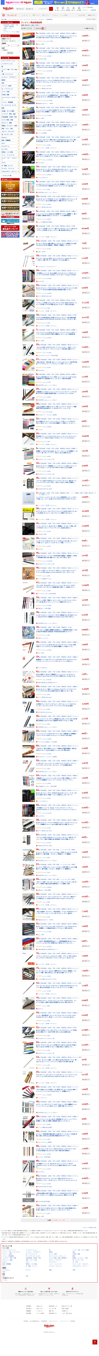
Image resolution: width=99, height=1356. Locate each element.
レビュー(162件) (46, 338)
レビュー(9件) (46, 709)
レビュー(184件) (46, 739)
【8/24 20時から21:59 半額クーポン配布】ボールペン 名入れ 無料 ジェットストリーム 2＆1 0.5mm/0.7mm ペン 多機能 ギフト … (56, 1090)
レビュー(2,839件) (47, 561)
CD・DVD (4, 149)
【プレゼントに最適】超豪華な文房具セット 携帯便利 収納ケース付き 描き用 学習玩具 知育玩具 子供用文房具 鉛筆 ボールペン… (56, 630)
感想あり (5, 50)
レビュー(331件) (46, 352)
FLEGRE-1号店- (42, 59)
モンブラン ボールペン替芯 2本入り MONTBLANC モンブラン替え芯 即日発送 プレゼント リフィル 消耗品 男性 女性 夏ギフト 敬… (56, 140)
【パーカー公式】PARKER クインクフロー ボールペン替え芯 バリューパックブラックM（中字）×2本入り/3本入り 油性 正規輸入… (56, 481)
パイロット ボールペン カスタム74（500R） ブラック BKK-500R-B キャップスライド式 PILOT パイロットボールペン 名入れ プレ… (56, 956)
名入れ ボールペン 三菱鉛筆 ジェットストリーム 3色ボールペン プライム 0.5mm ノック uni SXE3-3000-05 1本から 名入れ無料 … (56, 466)
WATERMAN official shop (45, 712)
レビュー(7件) (46, 1050)
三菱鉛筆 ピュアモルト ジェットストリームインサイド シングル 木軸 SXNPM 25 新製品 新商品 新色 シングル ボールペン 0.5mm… (56, 392)
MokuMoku (41, 370)
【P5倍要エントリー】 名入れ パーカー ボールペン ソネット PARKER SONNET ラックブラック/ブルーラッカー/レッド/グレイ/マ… (56, 809)
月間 (36, 25)
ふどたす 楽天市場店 (44, 1157)
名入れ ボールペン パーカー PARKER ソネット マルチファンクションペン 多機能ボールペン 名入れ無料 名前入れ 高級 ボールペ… (56, 823)
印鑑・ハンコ (60, 849)
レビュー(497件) (46, 679)
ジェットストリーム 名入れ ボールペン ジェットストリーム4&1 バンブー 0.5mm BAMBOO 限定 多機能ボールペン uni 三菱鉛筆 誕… (56, 333)
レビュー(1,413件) (47, 412)
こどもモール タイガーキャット (47, 266)
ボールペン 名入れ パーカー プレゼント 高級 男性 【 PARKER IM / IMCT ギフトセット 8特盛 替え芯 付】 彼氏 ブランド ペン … (56, 51)
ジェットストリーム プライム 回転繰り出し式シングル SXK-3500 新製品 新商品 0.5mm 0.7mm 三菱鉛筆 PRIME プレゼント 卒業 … (56, 719)
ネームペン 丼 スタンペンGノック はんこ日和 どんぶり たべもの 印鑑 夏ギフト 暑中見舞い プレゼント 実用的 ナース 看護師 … (56, 853)
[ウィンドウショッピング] (45, 29)
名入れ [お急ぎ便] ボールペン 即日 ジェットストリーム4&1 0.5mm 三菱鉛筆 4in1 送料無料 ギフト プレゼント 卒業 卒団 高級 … (56, 377)
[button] (63, 9)
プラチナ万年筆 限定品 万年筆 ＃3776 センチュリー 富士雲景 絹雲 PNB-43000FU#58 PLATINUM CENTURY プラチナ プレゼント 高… (56, 318)
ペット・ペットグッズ (8, 155)
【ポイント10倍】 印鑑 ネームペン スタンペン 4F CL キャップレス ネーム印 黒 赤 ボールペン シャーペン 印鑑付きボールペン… (56, 601)
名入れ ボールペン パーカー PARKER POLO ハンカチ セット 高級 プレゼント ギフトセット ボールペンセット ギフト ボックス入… (56, 81)
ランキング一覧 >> (91, 19)
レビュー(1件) (46, 441)
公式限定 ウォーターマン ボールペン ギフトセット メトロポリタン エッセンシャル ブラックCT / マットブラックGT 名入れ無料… (56, 704)
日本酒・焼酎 (5, 94)
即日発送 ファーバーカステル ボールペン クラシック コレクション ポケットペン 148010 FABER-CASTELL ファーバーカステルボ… (56, 437)
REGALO (40, 549)
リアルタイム (55, 15)
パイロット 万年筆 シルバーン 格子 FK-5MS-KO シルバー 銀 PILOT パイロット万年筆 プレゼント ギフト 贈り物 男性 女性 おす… (56, 229)
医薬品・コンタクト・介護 (9, 125)
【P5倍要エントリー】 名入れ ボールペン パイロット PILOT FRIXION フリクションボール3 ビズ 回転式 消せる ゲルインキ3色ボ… (56, 1165)
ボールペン (74, 48)
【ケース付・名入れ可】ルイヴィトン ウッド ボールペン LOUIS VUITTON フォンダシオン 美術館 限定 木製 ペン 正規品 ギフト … (56, 586)
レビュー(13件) (46, 991)
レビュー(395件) (46, 115)
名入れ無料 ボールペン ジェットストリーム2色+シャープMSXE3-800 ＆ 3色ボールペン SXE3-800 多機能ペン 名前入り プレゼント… (56, 422)
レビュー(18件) (46, 590)
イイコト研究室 (42, 133)
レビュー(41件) (46, 1184)
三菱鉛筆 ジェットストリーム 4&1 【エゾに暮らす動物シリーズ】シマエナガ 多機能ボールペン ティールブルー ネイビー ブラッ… (56, 779)
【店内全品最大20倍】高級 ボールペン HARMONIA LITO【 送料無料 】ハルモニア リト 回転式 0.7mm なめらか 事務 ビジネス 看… (56, 1194)
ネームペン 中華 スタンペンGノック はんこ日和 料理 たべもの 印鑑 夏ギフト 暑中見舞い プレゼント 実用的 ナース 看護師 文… (56, 867)
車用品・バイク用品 (7, 152)
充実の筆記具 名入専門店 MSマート (48, 682)
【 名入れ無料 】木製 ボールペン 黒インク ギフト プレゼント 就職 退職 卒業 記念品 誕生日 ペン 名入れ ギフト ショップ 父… (56, 407)
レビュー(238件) (46, 605)
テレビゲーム (5, 146)
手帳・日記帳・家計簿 (86, 493)
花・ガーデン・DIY (7, 134)
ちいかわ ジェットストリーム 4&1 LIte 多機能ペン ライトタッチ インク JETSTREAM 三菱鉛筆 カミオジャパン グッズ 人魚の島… (56, 185)
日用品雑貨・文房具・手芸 (46, 33)
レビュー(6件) (46, 1006)
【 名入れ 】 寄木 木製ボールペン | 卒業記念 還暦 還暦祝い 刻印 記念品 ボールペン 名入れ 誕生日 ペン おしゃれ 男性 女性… (56, 749)
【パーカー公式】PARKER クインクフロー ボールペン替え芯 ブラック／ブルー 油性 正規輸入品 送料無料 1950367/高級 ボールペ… (56, 838)
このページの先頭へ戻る (89, 1227)
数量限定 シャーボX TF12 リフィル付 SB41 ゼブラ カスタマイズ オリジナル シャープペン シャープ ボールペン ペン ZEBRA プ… (56, 660)
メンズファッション (7, 63)
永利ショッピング (43, 638)
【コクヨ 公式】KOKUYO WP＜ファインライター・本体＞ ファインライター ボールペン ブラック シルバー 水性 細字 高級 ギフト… (56, 348)
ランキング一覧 (7, 175)
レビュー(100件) (46, 293)
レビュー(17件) (46, 828)
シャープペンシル (78, 1072)
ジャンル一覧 (81, 15)
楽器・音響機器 (6, 140)
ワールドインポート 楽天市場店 (47, 593)
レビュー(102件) (46, 650)
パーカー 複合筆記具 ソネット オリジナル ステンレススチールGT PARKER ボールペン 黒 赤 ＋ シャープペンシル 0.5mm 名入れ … (56, 1016)
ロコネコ (40, 74)
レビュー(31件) (46, 531)
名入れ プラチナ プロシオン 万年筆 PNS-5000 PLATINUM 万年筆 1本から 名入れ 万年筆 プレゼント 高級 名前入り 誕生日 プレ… (56, 1045)
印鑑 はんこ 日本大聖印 (44, 608)
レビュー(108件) (46, 130)
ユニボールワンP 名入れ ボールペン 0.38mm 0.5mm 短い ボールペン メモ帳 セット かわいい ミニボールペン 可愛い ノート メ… (56, 541)
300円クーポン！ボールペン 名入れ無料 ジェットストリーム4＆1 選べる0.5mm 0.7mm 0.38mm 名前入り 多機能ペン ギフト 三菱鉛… (56, 66)
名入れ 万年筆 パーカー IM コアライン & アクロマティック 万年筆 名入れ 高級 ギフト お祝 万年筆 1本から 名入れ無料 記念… (56, 1031)
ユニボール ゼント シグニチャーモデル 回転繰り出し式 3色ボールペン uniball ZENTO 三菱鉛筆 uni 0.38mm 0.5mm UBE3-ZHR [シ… (56, 615)
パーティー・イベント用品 (11, 32)
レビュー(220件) (46, 278)
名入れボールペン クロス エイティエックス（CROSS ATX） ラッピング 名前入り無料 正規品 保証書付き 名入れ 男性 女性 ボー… (56, 1001)
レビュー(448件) (46, 887)
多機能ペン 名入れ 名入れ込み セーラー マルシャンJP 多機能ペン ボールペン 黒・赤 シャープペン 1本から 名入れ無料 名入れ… (56, 451)
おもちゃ (4, 137)
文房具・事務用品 (60, 33)
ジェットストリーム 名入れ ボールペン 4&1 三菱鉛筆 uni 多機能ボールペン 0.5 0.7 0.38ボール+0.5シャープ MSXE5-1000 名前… (56, 734)
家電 (3, 108)
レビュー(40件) (46, 471)
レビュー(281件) (46, 174)
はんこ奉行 (41, 44)
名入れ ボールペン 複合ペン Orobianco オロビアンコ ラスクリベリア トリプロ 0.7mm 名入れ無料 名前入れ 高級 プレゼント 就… (56, 690)
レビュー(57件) (46, 798)
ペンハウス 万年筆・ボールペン (47, 148)
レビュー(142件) (46, 754)
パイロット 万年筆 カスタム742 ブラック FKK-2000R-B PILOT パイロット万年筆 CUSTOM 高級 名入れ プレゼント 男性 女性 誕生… (56, 303)
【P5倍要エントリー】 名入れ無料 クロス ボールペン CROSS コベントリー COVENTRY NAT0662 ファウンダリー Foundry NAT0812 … (56, 274)
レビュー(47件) (46, 486)
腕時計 (3, 80)
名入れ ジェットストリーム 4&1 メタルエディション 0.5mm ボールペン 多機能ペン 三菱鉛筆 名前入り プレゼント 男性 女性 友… (56, 927)
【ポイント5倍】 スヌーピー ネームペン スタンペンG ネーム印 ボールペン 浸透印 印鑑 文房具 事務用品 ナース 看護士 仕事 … (56, 882)
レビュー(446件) (46, 1095)
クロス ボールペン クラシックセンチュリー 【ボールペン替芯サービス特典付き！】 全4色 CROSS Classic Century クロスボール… (56, 897)
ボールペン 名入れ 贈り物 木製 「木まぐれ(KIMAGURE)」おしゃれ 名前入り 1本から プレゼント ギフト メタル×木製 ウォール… (56, 125)
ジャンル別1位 (64, 15)
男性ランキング (36, 15)
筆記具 (68, 33)
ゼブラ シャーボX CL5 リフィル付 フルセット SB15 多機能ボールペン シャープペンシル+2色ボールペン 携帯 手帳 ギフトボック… (56, 1105)
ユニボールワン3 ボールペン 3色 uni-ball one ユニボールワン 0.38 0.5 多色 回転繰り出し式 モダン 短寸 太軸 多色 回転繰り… (56, 1149)
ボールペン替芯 (75, 137)
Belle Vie (40, 1008)
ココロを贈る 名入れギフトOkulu (47, 979)
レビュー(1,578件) (47, 100)
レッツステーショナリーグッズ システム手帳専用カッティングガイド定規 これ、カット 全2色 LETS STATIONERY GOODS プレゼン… (56, 498)
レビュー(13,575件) (47, 41)
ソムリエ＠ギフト (43, 177)
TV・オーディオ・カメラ (9, 105)
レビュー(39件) (46, 204)
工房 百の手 (41, 251)
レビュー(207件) (46, 946)
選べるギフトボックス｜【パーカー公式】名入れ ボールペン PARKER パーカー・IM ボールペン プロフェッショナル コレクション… (56, 1180)
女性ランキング (46, 15)
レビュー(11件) (46, 249)
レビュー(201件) (46, 85)
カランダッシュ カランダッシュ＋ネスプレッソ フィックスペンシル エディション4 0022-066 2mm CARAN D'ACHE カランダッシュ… (56, 1075)
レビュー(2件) (46, 323)
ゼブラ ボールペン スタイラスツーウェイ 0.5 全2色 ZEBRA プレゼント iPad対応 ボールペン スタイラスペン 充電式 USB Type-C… (56, 512)
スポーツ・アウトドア (8, 131)
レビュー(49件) (46, 219)
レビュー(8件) (46, 724)
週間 (32, 25)
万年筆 (73, 226)
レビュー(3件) (46, 189)
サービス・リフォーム (8, 168)
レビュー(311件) (46, 813)
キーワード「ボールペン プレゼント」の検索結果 (38, 19)
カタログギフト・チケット (9, 171)
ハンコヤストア (42, 1097)
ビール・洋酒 (5, 91)
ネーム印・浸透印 (70, 849)
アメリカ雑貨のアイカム (45, 579)
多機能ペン (74, 33)
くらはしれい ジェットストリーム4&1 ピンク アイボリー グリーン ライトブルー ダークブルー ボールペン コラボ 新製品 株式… (56, 764)
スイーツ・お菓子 (7, 86)
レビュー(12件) (46, 382)
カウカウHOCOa (42, 667)
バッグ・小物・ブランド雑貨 (9, 70)
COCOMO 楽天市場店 (44, 1201)
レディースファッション (8, 60)
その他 (69, 627)
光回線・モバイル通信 (8, 111)
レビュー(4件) (46, 1139)
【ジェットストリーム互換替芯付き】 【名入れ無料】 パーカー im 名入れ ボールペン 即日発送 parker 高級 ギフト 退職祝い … (56, 96)
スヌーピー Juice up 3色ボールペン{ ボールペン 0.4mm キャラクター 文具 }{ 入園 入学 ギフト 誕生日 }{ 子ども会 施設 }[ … (56, 259)
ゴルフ (3, 162)
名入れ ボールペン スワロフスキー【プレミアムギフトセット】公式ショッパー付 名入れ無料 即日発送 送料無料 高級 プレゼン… (56, 288)
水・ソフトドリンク (7, 89)
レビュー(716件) (46, 931)
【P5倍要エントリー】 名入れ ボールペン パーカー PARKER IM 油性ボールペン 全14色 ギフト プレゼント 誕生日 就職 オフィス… (56, 155)
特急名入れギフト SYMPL (45, 103)
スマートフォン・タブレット (9, 98)
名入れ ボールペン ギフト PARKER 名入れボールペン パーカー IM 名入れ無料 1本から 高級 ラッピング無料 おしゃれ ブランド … (56, 793)
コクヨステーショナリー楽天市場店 (48, 355)
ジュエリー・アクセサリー (9, 77)
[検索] (51, 9)
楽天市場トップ (5, 19)
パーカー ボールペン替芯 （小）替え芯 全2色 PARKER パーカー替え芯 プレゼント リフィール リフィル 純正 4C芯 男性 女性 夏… (56, 1060)
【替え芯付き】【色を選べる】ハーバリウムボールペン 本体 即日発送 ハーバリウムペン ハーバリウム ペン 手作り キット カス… (56, 363)
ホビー (5, 30)
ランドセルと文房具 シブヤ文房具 (47, 742)
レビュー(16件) (46, 976)
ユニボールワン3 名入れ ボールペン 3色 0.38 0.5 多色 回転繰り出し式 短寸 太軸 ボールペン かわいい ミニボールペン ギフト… (56, 1209)
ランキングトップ (26, 15)
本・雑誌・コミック (7, 165)
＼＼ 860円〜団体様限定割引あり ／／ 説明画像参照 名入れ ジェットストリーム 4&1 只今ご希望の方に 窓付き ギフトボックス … (56, 942)
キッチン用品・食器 (7, 120)
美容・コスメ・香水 (7, 128)
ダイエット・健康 (7, 123)
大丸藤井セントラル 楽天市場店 (47, 786)
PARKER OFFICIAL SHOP (45, 489)
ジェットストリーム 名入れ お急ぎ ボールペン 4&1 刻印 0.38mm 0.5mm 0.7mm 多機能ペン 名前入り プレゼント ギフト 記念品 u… (56, 110)
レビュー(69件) (46, 1124)
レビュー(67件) (46, 367)
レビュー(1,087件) (47, 160)
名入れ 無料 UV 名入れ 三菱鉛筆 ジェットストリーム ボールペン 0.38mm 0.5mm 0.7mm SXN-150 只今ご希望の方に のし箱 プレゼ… (56, 675)
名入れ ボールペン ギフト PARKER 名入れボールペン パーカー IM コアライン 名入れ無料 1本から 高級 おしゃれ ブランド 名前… (56, 170)
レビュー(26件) (46, 397)
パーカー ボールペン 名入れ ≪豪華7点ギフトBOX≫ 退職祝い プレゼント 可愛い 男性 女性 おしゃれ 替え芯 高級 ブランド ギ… (56, 971)
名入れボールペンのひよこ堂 (46, 459)
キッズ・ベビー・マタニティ (9, 158)
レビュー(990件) (46, 426)
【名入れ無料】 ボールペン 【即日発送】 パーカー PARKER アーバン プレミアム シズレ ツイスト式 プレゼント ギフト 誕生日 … (56, 912)
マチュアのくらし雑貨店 (45, 1142)
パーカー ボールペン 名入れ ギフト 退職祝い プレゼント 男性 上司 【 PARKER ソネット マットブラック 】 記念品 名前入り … (56, 526)
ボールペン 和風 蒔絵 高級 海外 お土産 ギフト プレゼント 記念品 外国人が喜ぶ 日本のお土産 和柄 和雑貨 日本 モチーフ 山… (56, 1134)
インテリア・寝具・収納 (8, 114)
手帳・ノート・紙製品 (72, 493)
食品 (3, 83)
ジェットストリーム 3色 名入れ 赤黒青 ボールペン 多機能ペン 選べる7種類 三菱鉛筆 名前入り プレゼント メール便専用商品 (56, 214)
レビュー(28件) (46, 145)
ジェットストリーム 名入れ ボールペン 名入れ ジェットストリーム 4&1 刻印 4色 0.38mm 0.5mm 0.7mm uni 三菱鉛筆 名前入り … (56, 36)
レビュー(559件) (46, 56)
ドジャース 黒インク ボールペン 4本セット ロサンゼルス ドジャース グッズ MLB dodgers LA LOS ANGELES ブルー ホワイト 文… (56, 571)
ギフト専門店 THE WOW (45, 88)
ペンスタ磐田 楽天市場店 (45, 222)
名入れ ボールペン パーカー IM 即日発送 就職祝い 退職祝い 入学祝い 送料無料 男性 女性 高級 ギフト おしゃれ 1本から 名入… (56, 556)
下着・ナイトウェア (7, 74)
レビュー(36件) (46, 456)
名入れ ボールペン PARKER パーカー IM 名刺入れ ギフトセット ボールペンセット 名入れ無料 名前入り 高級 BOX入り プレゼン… (56, 199)
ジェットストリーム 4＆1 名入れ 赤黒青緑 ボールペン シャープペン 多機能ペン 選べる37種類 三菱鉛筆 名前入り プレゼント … (56, 1120)
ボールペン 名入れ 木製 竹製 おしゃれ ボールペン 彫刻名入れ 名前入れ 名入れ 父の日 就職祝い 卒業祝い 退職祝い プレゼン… (56, 244)
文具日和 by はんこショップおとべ (47, 192)
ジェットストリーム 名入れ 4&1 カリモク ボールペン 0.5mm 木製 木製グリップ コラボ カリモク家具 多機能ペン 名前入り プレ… (56, 645)
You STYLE (41, 162)
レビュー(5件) (46, 917)
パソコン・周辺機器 (7, 102)
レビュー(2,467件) (47, 71)
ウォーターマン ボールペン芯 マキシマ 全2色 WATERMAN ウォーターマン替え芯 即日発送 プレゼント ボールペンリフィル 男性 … (56, 986)
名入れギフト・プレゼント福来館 (47, 415)
